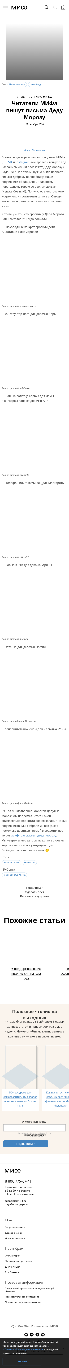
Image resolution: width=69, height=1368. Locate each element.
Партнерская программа (18, 1261)
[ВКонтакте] (32, 1334)
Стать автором (13, 1256)
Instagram (23, 162)
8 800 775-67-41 (18, 1182)
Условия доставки (15, 1238)
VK (10, 162)
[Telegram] (43, 1334)
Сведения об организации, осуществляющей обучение (30, 1290)
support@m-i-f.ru (15, 1201)
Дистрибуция (12, 1267)
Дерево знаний (13, 1233)
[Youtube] (26, 1334)
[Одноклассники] (37, 1334)
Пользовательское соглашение (22, 1297)
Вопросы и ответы (15, 1227)
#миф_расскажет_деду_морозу (33, 835)
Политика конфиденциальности (23, 1302)
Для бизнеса (12, 1272)
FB (5, 162)
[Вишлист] (55, 8)
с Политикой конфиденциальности (23, 1349)
